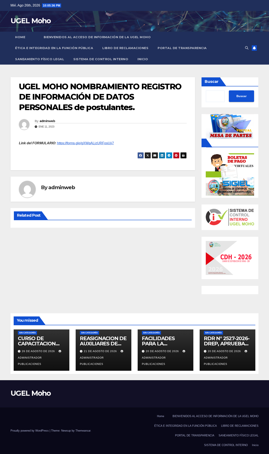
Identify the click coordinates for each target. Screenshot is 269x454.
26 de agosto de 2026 (39, 351)
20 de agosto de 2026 (163, 351)
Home (20, 37)
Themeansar (82, 430)
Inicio (142, 59)
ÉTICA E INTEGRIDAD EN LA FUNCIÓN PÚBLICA (54, 48)
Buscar (212, 81)
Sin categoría (27, 333)
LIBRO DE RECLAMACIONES (125, 48)
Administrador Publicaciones (30, 361)
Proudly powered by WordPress (30, 430)
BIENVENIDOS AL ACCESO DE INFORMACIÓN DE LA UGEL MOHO (97, 37)
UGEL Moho (31, 20)
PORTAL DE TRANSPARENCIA (182, 48)
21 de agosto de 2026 (101, 351)
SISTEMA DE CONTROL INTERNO (100, 59)
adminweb (47, 121)
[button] (246, 48)
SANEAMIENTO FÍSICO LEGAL (39, 59)
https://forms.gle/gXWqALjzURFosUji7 (85, 143)
